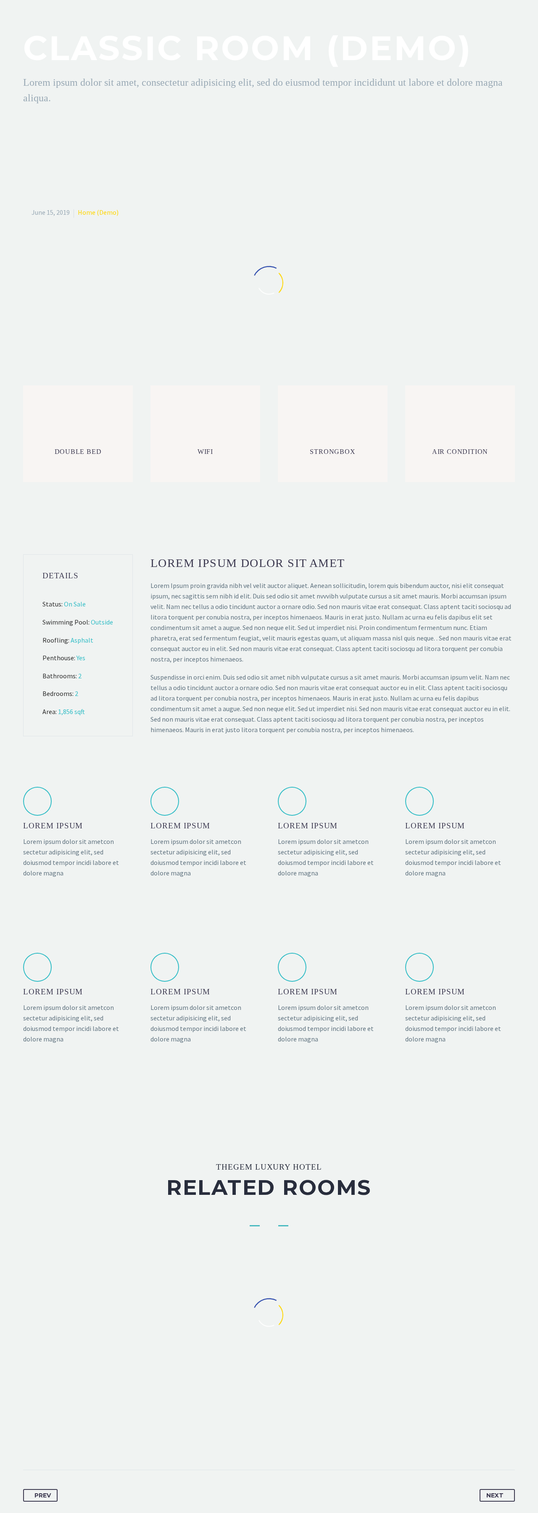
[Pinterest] (61, 1443)
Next (495, 1495)
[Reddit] (108, 1443)
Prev (42, 1495)
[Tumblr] (77, 1443)
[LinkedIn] (92, 1443)
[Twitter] (46, 1443)
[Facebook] (30, 1443)
